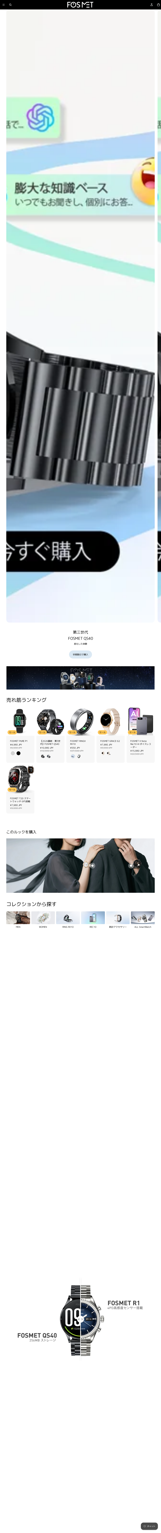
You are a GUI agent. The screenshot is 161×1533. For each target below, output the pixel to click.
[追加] (150, 731)
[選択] (29, 731)
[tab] (10, 678)
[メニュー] (3, 4)
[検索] (10, 4)
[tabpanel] (80, 678)
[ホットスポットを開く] (92, 866)
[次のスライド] (156, 337)
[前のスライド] (9, 721)
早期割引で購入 (80, 654)
